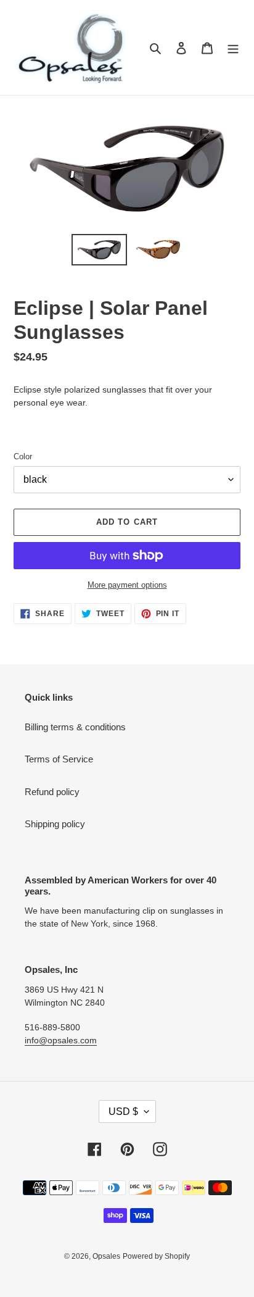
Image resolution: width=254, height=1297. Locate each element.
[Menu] (233, 48)
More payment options (127, 585)
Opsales (106, 1256)
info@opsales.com (61, 1040)
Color (23, 456)
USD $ (123, 1111)
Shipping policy (55, 824)
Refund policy (52, 791)
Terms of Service (59, 759)
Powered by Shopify (156, 1256)
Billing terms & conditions (75, 727)
